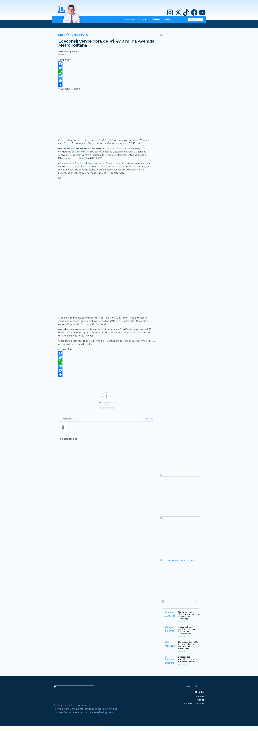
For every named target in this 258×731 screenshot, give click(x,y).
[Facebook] (194, 13)
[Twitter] (106, 68)
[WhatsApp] (106, 72)
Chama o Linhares (194, 703)
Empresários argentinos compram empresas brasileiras (188, 659)
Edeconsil (80, 151)
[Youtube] (202, 13)
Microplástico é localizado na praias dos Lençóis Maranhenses (187, 630)
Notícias (129, 19)
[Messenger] (106, 81)
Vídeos (156, 19)
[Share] (106, 85)
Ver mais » (182, 622)
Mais (167, 19)
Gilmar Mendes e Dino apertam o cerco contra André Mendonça (188, 615)
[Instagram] (170, 13)
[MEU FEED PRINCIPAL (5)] (180, 518)
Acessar (149, 419)
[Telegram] (106, 76)
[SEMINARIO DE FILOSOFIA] (180, 560)
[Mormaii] (180, 475)
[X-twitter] (178, 13)
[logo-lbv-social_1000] (180, 35)
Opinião (143, 19)
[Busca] (200, 19)
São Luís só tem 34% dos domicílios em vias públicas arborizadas (188, 645)
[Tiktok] (186, 13)
